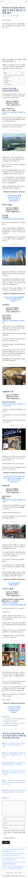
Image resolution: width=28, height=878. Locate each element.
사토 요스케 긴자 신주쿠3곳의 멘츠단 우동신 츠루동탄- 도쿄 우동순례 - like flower (13, 745)
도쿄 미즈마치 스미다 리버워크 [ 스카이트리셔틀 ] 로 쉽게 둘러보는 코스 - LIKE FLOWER (13, 772)
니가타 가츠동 (7, 84)
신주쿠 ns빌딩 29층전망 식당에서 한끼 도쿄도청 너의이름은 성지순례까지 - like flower (14, 754)
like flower (7, 716)
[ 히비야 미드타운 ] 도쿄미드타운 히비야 (13, 75)
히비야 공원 (7, 77)
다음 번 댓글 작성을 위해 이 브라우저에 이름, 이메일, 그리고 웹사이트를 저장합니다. (14, 832)
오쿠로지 (6, 79)
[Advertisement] (14, 44)
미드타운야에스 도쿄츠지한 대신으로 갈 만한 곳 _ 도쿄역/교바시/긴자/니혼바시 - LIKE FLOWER (13, 782)
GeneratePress (21, 876)
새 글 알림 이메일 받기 (9, 838)
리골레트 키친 (7, 80)
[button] (26, 1)
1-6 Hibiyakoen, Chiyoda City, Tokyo (13, 219)
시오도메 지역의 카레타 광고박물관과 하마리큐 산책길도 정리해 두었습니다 (14, 299)
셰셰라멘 (6, 82)
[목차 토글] (21, 73)
